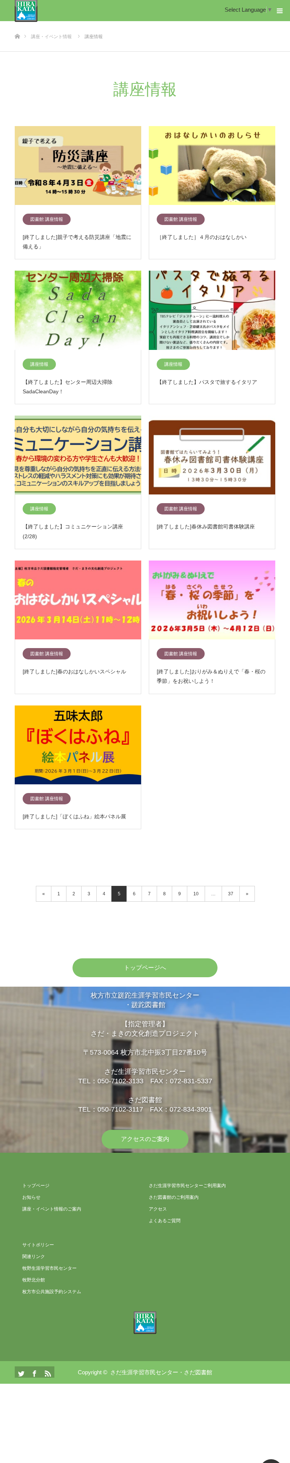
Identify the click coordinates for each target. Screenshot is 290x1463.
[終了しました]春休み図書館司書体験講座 (206, 527)
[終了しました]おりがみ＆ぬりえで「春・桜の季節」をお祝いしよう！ (211, 676)
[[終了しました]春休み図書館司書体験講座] (212, 455)
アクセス (158, 1209)
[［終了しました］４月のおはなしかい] (212, 166)
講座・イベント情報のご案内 (51, 1209)
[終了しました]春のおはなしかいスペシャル (74, 671)
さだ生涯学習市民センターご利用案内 (187, 1185)
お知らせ (31, 1197)
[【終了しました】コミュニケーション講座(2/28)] (78, 455)
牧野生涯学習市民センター (49, 1268)
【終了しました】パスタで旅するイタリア (207, 382)
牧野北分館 (33, 1280)
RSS (46, 1372)
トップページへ (145, 967)
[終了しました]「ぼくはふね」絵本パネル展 (74, 816)
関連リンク (33, 1256)
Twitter (20, 1372)
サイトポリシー (38, 1244)
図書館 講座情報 (46, 219)
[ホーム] (17, 24)
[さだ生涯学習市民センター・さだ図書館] (145, 1322)
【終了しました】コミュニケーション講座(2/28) (73, 531)
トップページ (35, 1185)
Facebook (33, 1372)
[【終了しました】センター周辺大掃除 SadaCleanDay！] (78, 310)
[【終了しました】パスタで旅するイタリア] (212, 310)
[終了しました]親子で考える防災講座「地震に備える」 (77, 241)
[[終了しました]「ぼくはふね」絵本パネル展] (78, 745)
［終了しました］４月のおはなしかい (202, 237)
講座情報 (39, 364)
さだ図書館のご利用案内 (174, 1197)
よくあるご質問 (164, 1220)
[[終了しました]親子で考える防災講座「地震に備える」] (78, 166)
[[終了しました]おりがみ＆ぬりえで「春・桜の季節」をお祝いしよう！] (212, 600)
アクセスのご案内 (145, 1139)
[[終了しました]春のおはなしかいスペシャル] (78, 600)
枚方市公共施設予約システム (51, 1291)
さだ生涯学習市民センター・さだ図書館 (161, 1372)
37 (230, 893)
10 (196, 893)
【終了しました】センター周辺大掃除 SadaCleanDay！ (70, 386)
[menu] (279, 10)
